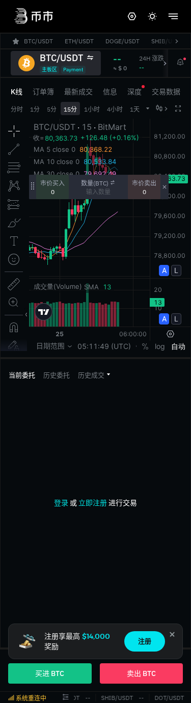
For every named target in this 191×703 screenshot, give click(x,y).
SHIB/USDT (116, 697)
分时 (17, 109)
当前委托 (22, 375)
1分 (35, 109)
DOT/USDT (168, 697)
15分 (70, 109)
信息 (110, 91)
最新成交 (78, 91)
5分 (52, 109)
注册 (144, 641)
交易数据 (166, 91)
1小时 (92, 109)
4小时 (115, 109)
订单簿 (43, 91)
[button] (94, 375)
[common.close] (172, 634)
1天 (135, 109)
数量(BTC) (94, 183)
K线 (16, 91)
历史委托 (56, 375)
